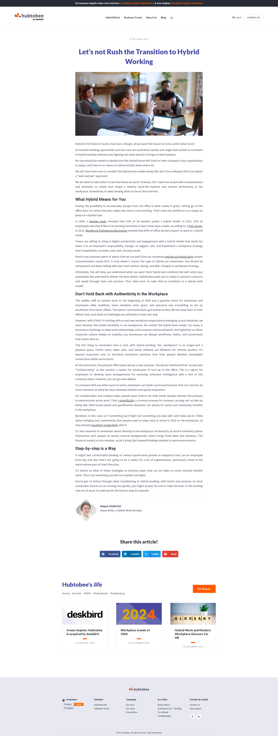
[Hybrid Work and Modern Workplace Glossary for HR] (193, 614)
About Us (151, 17)
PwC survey (195, 226)
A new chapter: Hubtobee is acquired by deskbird (84, 632)
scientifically (127, 400)
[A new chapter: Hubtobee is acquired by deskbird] (85, 614)
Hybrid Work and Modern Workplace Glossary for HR (193, 633)
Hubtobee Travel (101, 708)
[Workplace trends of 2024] (139, 614)
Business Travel (133, 17)
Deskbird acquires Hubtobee (187, 3)
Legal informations (154, 733)
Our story (130, 705)
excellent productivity (104, 425)
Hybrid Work (112, 17)
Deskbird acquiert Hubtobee (136, 3)
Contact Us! (253, 17)
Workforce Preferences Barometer (107, 230)
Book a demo (164, 705)
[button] (204, 589)
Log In (239, 17)
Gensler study (97, 221)
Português (68, 708)
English (78, 704)
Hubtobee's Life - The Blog (170, 708)
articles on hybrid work (179, 256)
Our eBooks (163, 712)
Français (68, 704)
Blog (163, 17)
